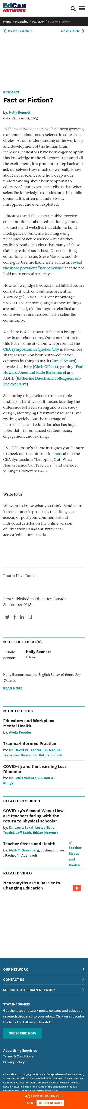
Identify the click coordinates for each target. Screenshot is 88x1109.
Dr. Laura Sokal (21, 827)
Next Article (71, 30)
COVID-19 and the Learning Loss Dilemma (35, 768)
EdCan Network (45, 832)
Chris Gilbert (45, 367)
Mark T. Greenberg (24, 850)
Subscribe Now (22, 1033)
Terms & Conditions (18, 1056)
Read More (12, 688)
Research (12, 92)
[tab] (44, 969)
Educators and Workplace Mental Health (28, 723)
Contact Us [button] (13, 979)
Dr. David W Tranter (25, 749)
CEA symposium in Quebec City (31, 350)
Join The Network (50, 1103)
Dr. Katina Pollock (47, 754)
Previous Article (20, 30)
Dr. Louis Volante (22, 777)
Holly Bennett (19, 112)
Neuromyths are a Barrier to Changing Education (31, 885)
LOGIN (29, 1103)
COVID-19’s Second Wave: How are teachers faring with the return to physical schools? (33, 815)
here (58, 454)
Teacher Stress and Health (29, 843)
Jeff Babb (23, 832)
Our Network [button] (15, 969)
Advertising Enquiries (20, 1050)
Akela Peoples (20, 732)
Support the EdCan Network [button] (29, 989)
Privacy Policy (14, 1061)
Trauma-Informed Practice (29, 743)
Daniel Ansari (63, 361)
